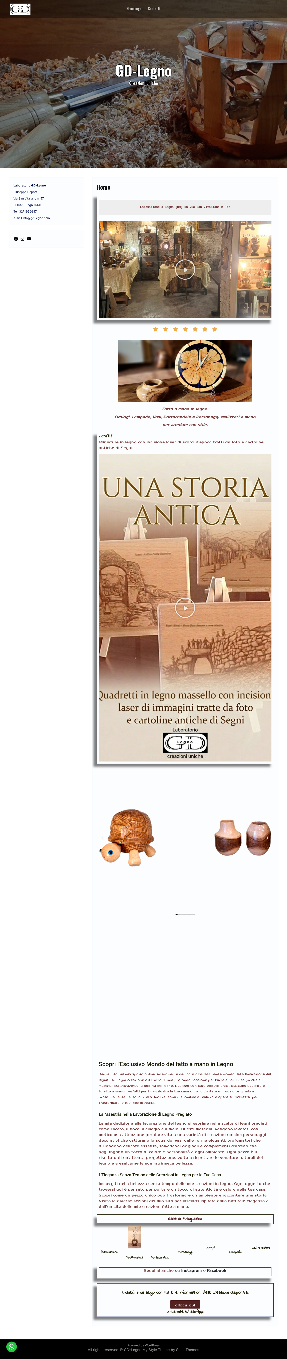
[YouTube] (29, 239)
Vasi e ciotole (261, 1247)
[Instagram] (22, 239)
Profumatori (134, 1257)
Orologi (210, 1247)
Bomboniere (109, 1252)
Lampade (235, 1252)
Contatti (154, 8)
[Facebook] (15, 239)
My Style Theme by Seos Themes (170, 1350)
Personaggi (185, 1252)
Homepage (134, 8)
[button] (185, 269)
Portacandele (160, 1257)
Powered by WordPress (144, 1345)
